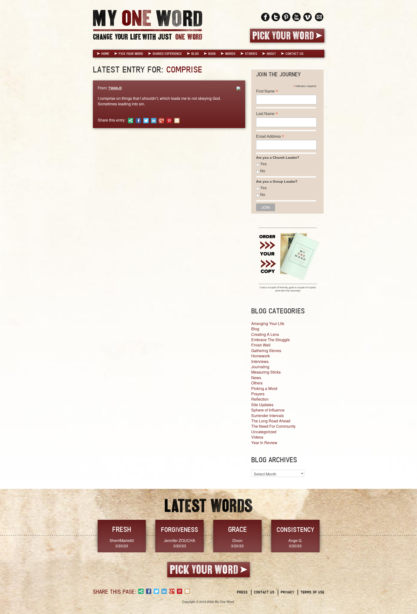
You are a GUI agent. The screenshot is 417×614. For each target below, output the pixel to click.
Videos (257, 437)
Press (242, 592)
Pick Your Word (131, 54)
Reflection (260, 399)
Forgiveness (179, 529)
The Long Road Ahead (270, 421)
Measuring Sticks (266, 372)
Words (230, 54)
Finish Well (261, 345)
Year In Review (264, 442)
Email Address (270, 136)
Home (105, 54)
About (271, 54)
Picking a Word (264, 388)
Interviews (260, 361)
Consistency (295, 529)
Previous (87, 535)
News (256, 377)
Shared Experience (167, 54)
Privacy (287, 592)
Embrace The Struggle (270, 339)
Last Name (267, 113)
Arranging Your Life (267, 323)
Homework (260, 356)
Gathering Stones (266, 350)
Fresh (121, 529)
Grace (237, 529)
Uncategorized (263, 431)
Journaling (260, 366)
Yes (263, 164)
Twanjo (115, 88)
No (262, 171)
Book (212, 54)
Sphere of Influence (268, 410)
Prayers (257, 394)
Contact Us (294, 54)
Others (257, 383)
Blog (195, 54)
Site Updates (262, 404)
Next (329, 535)
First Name (267, 91)
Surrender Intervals (267, 415)
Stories (251, 54)
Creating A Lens (265, 334)
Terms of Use (312, 592)
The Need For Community (273, 426)
